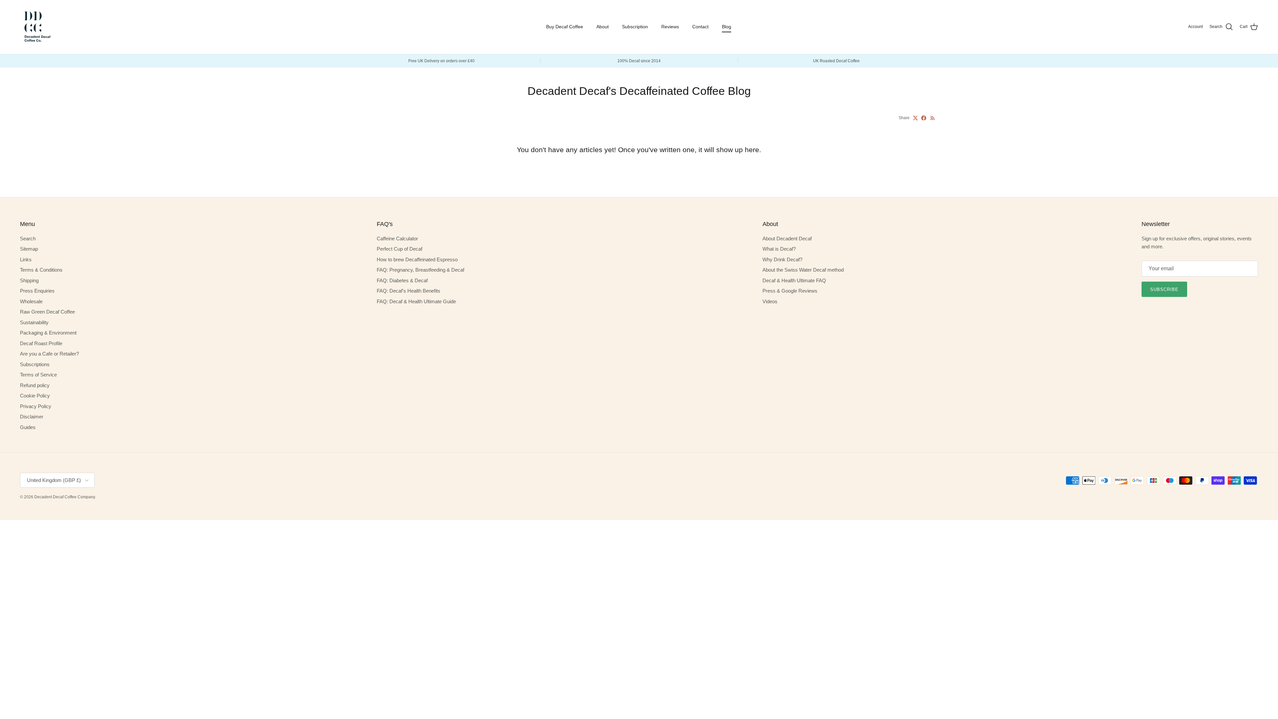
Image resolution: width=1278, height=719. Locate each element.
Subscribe (1164, 289)
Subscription (635, 26)
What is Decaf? (779, 249)
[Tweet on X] (915, 118)
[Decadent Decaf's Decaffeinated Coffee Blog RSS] (932, 118)
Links (26, 259)
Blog (726, 26)
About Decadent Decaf (787, 238)
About (602, 26)
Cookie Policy (35, 395)
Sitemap (29, 249)
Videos (769, 301)
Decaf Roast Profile (41, 343)
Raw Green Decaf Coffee (47, 312)
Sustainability (34, 322)
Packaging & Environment (48, 333)
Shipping (29, 280)
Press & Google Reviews (789, 291)
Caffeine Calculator (397, 238)
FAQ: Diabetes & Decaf (402, 280)
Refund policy (35, 385)
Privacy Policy (35, 406)
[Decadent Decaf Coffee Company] (36, 27)
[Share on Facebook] (923, 118)
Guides (28, 427)
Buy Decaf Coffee (564, 26)
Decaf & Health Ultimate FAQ (794, 280)
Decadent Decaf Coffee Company (64, 497)
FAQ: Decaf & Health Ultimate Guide (416, 301)
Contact (700, 26)
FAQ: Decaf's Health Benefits (408, 291)
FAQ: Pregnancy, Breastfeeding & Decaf (420, 270)
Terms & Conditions (41, 270)
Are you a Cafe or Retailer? (49, 354)
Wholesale (31, 301)
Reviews (670, 26)
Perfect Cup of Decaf (399, 249)
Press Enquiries (37, 291)
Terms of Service (38, 374)
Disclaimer (31, 416)
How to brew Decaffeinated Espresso (417, 259)
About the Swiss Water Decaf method (803, 270)
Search (28, 238)
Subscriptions (35, 364)
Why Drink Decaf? (782, 259)
